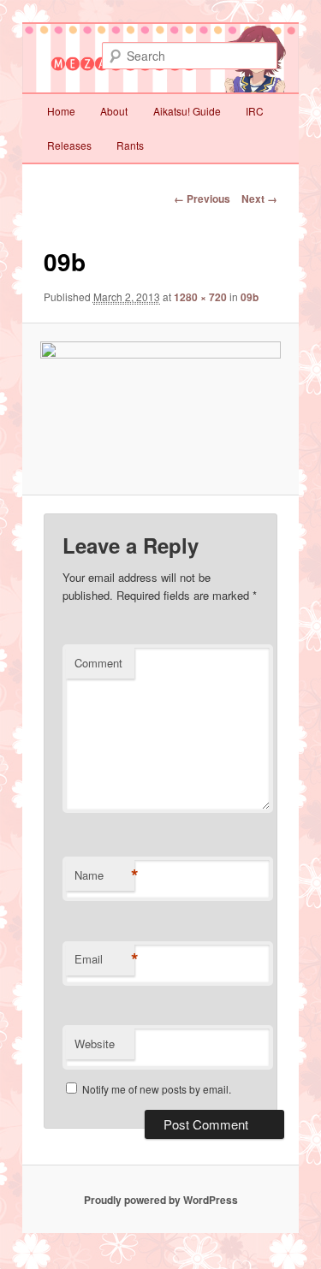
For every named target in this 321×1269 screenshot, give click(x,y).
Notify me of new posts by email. (156, 1089)
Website (94, 1043)
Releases (69, 145)
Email (104, 959)
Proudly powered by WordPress (161, 1199)
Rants (130, 145)
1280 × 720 (200, 297)
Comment (98, 663)
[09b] (160, 409)
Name (104, 875)
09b (250, 297)
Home (61, 111)
